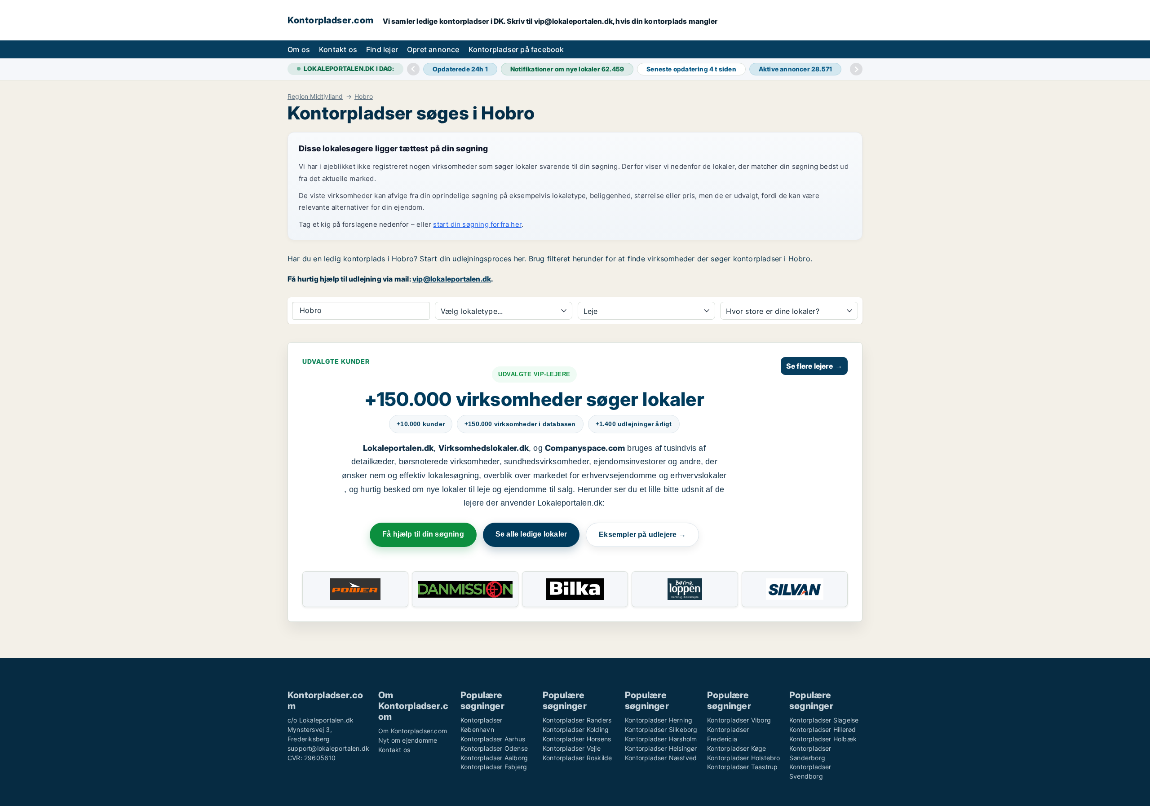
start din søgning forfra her (477, 224)
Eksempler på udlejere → (642, 534)
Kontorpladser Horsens (577, 739)
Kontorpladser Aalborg (494, 758)
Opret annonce (433, 49)
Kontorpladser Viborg (739, 720)
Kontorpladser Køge (736, 748)
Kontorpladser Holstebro (743, 758)
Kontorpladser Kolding (576, 729)
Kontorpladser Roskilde (577, 758)
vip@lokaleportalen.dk (451, 278)
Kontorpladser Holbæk (823, 739)
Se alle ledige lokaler (531, 534)
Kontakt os (338, 49)
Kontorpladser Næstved (661, 758)
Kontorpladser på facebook (516, 49)
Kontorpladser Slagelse (823, 720)
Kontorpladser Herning (658, 720)
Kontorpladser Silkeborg (661, 729)
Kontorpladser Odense (494, 748)
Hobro (363, 96)
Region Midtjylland (315, 96)
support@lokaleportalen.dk (328, 748)
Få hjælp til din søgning (423, 534)
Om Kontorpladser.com (412, 731)
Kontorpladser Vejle (572, 748)
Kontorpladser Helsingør (661, 748)
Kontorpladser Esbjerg (493, 767)
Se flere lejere (814, 365)
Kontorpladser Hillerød (822, 729)
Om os (299, 49)
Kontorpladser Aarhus (492, 739)
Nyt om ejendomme (407, 740)
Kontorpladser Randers (577, 720)
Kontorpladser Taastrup (742, 767)
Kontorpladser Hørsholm (661, 739)
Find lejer (382, 49)
